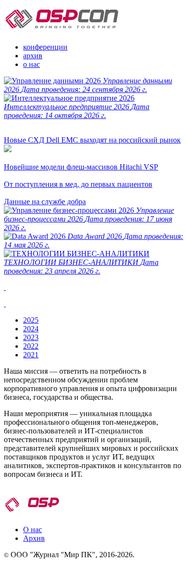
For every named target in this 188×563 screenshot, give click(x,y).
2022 (31, 346)
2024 (31, 329)
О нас (32, 529)
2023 (31, 337)
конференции (45, 47)
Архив (34, 538)
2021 (31, 355)
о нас (31, 64)
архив (32, 56)
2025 (31, 320)
